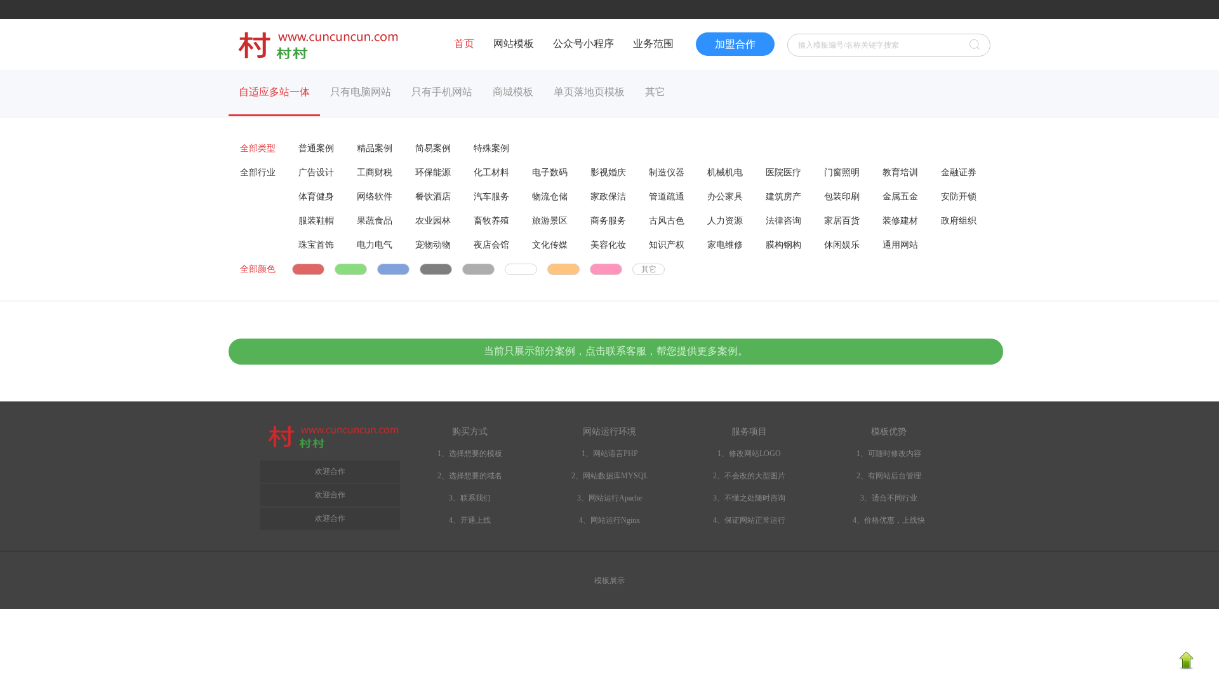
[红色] (308, 269)
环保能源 (433, 172)
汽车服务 (491, 196)
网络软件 (374, 196)
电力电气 (374, 245)
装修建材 (900, 220)
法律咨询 (783, 220)
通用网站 (900, 245)
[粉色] (606, 269)
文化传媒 (550, 245)
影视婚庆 (608, 172)
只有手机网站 (441, 91)
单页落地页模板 (589, 91)
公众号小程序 (583, 43)
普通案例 (316, 148)
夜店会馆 (491, 245)
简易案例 (433, 148)
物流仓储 (550, 196)
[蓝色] (393, 269)
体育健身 (316, 196)
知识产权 (666, 245)
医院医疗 (783, 172)
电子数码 (550, 172)
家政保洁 (608, 196)
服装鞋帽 (316, 220)
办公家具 (725, 196)
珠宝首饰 (316, 245)
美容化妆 (608, 245)
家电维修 (725, 245)
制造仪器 (666, 172)
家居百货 (842, 220)
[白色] (521, 269)
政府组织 (958, 220)
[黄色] (563, 269)
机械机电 (725, 172)
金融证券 (958, 172)
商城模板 (513, 91)
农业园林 (433, 220)
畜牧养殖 (491, 220)
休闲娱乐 (842, 245)
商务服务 (608, 220)
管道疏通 (666, 196)
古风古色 (666, 220)
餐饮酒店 (433, 196)
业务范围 (653, 43)
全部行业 (258, 172)
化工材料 (491, 172)
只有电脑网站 (360, 91)
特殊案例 (491, 148)
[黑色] (436, 269)
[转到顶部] (1186, 667)
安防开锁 (958, 196)
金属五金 (900, 196)
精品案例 (374, 148)
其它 (655, 91)
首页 (464, 43)
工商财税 (374, 172)
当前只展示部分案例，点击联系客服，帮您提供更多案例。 (616, 351)
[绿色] (351, 269)
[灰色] (478, 269)
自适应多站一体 (274, 91)
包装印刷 (842, 196)
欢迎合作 (330, 518)
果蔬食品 (374, 220)
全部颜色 (258, 269)
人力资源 (725, 220)
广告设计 (316, 172)
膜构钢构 (783, 245)
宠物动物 (433, 245)
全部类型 (258, 148)
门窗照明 (842, 172)
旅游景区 (550, 220)
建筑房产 (783, 196)
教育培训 (900, 172)
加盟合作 (735, 44)
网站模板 (513, 43)
